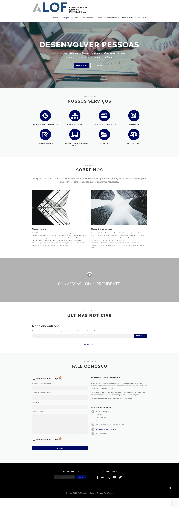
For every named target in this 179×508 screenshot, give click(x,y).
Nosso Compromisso (101, 229)
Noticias (76, 18)
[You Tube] (114, 477)
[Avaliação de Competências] (104, 115)
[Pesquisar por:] (82, 336)
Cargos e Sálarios (74, 124)
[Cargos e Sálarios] (75, 115)
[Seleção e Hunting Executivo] (45, 115)
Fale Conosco (88, 18)
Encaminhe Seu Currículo (108, 18)
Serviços (65, 18)
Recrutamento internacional (134, 18)
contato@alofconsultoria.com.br (106, 429)
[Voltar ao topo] (170, 488)
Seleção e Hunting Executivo (45, 124)
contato (97, 65)
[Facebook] (98, 477)
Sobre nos (81, 65)
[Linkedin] (102, 477)
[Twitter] (120, 477)
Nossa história (39, 229)
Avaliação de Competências (104, 124)
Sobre (55, 18)
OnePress (97, 493)
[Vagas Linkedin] (108, 477)
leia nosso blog (89, 344)
